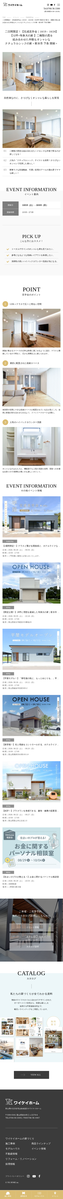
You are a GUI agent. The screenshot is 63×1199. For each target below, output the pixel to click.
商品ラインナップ (41, 1143)
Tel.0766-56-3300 (52, 8)
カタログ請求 (32, 947)
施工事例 (10, 1143)
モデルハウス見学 (34, 937)
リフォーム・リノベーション (20, 1159)
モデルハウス (12, 1148)
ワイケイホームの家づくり (19, 1138)
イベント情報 (32, 927)
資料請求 (23, 1196)
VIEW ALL (36, 1075)
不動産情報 (11, 1154)
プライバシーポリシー (14, 1176)
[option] (31, 71)
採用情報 (10, 1164)
